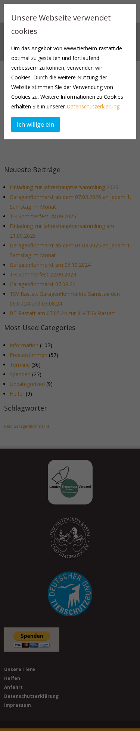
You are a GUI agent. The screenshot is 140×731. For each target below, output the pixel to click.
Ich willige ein (35, 124)
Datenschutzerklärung (92, 106)
